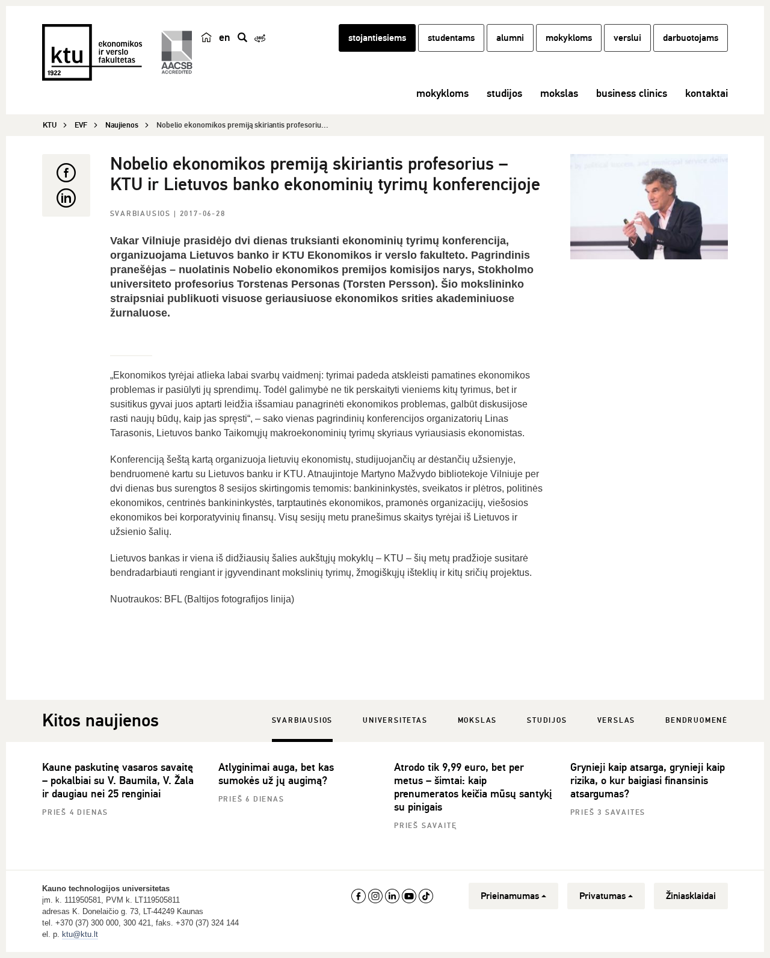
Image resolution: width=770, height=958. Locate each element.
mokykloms (569, 38)
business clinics (631, 93)
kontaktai (706, 93)
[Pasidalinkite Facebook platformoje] (66, 172)
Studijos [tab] (547, 720)
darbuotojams (690, 38)
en (224, 37)
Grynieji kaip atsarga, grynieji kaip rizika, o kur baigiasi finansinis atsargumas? (647, 780)
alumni (510, 38)
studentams (451, 38)
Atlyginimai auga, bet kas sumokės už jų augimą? (276, 774)
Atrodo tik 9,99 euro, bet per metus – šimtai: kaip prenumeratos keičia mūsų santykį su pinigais (473, 787)
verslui (627, 38)
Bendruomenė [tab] (696, 720)
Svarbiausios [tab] (302, 720)
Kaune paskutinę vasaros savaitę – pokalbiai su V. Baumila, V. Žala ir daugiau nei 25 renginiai (118, 780)
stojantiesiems (377, 38)
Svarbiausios (142, 213)
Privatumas (602, 896)
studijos (504, 93)
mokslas (559, 93)
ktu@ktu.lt (80, 934)
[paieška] (242, 37)
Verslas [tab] (616, 720)
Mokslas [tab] (477, 720)
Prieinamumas (510, 896)
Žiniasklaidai (691, 896)
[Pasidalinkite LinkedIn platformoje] (66, 198)
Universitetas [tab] (395, 720)
